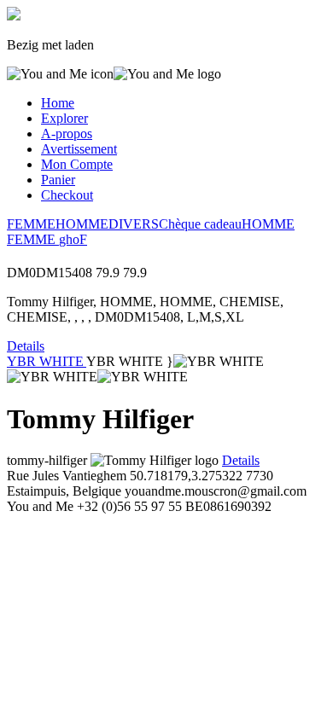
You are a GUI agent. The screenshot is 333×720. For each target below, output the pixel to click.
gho (69, 239)
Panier (58, 179)
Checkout (67, 195)
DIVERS (133, 224)
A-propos (66, 133)
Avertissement (79, 149)
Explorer (64, 118)
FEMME (31, 224)
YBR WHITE (46, 361)
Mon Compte (77, 164)
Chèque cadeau (200, 224)
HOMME (82, 224)
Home (57, 103)
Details (25, 346)
